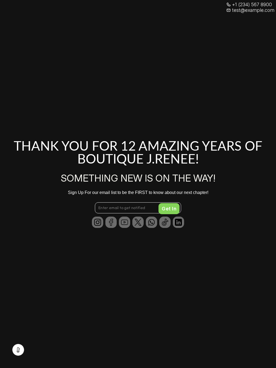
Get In (169, 208)
